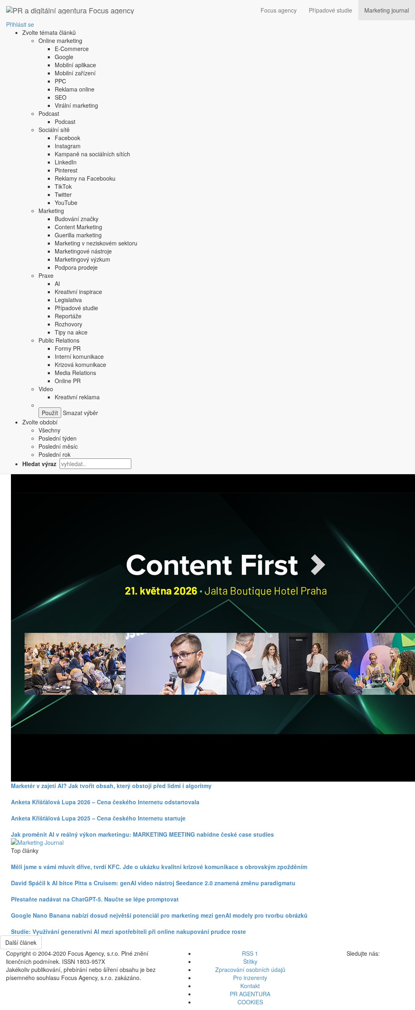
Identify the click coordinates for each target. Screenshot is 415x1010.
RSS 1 (250, 953)
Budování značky (76, 219)
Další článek (20, 942)
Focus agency (279, 10)
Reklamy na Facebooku (85, 178)
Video (46, 389)
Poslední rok (55, 454)
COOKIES (250, 1002)
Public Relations (59, 340)
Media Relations (75, 373)
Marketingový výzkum (82, 259)
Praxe (46, 275)
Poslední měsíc (58, 446)
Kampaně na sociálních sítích (92, 154)
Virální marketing (76, 105)
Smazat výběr (79, 413)
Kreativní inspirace (78, 292)
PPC (60, 81)
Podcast (49, 113)
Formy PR (68, 348)
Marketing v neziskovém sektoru (96, 243)
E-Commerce (72, 49)
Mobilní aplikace (75, 65)
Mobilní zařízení (75, 73)
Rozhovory (68, 324)
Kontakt (250, 986)
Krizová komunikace (80, 364)
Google (64, 57)
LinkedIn (66, 162)
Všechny (49, 430)
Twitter (63, 194)
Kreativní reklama (77, 397)
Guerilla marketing (78, 235)
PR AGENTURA (250, 994)
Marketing (51, 211)
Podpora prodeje (76, 267)
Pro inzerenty (250, 978)
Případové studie (330, 10)
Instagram (68, 146)
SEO (60, 97)
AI (57, 283)
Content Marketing (78, 227)
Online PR (68, 381)
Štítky (250, 961)
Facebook (67, 138)
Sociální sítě (54, 130)
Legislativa (68, 300)
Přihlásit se (20, 24)
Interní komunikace (79, 356)
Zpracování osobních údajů (250, 969)
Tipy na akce (71, 332)
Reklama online (74, 89)
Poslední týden (58, 438)
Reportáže (68, 316)
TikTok (63, 186)
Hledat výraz (40, 464)
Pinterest (66, 170)
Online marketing (60, 40)
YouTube (66, 202)
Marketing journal (386, 10)
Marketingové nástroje (83, 251)
